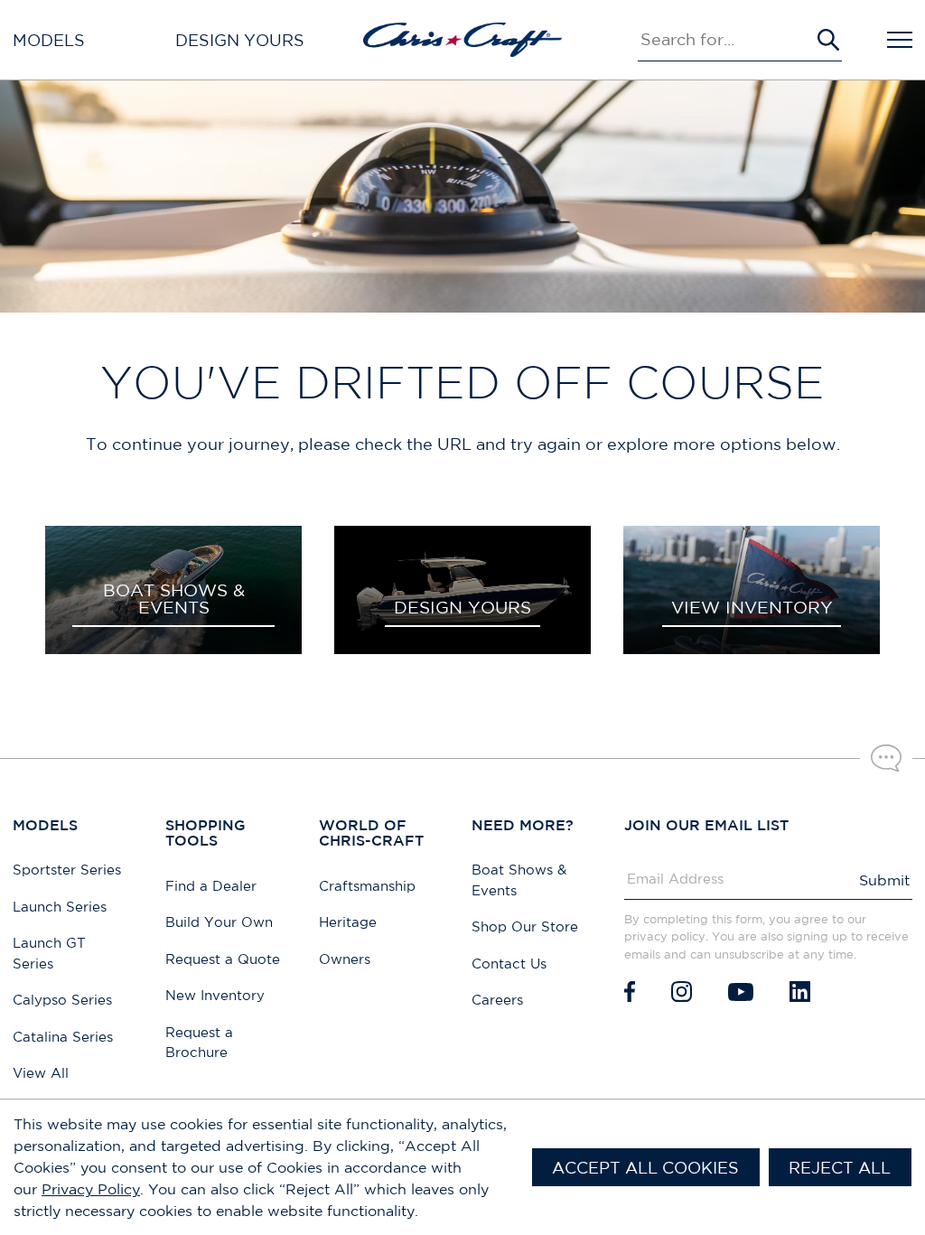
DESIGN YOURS (462, 607)
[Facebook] (629, 991)
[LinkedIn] (800, 991)
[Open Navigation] (899, 40)
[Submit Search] (828, 40)
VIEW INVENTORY (752, 607)
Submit (884, 880)
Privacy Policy (91, 1189)
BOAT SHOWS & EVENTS (174, 598)
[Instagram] (681, 991)
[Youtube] (740, 991)
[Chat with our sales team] (886, 758)
